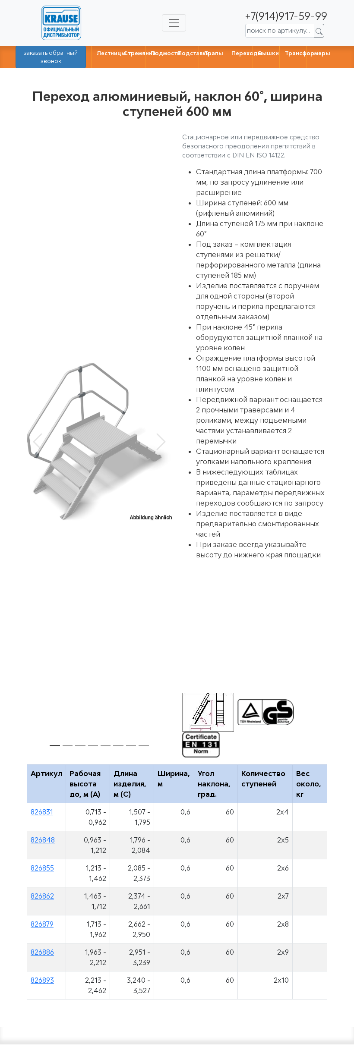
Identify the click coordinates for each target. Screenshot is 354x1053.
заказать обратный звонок (51, 56)
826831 (42, 812)
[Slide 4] (93, 746)
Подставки (193, 53)
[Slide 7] (131, 746)
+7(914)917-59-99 (286, 15)
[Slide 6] (118, 746)
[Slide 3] (80, 746)
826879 (42, 924)
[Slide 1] (55, 746)
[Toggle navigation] (174, 22)
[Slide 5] (106, 746)
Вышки (268, 53)
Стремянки (139, 53)
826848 (43, 840)
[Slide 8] (144, 746)
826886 (42, 952)
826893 (42, 980)
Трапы (213, 53)
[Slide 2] (68, 746)
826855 (42, 868)
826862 (42, 896)
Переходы (246, 53)
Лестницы (111, 53)
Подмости (165, 53)
